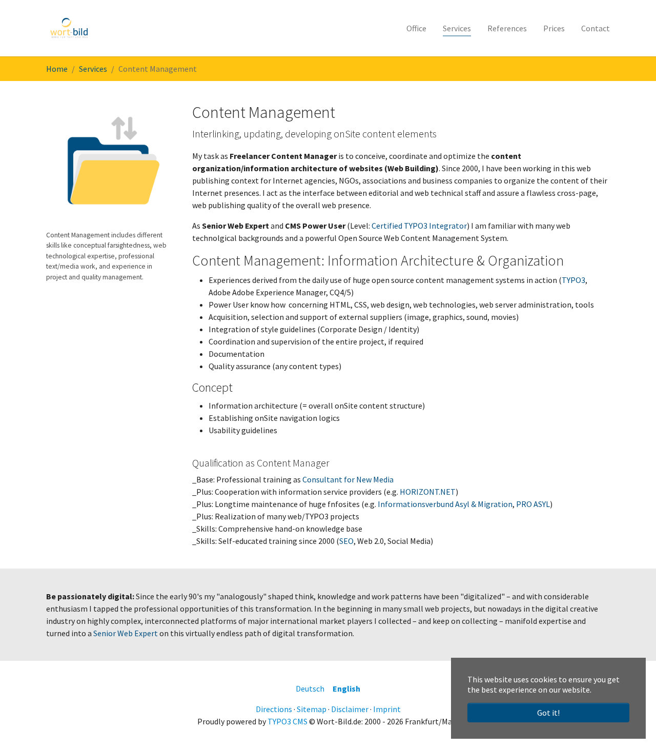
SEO (346, 541)
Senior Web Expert (125, 633)
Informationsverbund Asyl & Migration (445, 504)
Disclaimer (349, 709)
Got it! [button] (548, 712)
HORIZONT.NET (428, 492)
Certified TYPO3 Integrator (419, 225)
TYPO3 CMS (288, 721)
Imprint (387, 709)
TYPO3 (573, 280)
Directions (274, 709)
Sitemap (311, 709)
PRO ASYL (533, 504)
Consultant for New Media (348, 479)
